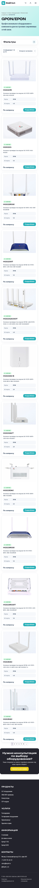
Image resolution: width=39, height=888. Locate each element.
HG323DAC (8, 490)
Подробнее (29, 110)
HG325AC (7, 662)
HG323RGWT (9, 605)
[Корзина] (25, 3)
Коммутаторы (5, 798)
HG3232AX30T (10, 319)
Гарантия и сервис (7, 823)
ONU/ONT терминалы (8, 795)
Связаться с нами (19, 769)
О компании (5, 835)
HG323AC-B (8, 376)
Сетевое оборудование (13, 13)
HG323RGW (8, 548)
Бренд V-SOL (5, 842)
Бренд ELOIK (5, 845)
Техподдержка (6, 813)
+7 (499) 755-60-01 (7, 860)
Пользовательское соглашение (26, 880)
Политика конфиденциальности (8, 880)
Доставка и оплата (7, 838)
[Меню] (35, 3)
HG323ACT (8, 433)
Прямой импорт (6, 820)
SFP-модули (5, 801)
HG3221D (7, 90)
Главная (4, 13)
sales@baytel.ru (6, 863)
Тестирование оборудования (10, 816)
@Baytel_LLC (5, 867)
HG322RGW (8, 204)
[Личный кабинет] (30, 3)
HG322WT (8, 262)
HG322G (7, 147)
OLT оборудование (7, 791)
